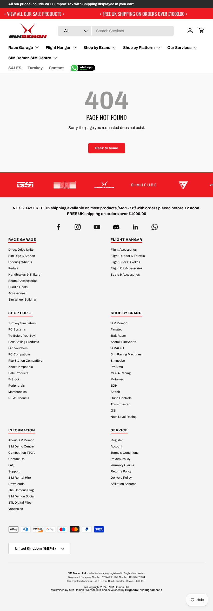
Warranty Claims (122, 465)
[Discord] (116, 225)
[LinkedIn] (135, 225)
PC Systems (17, 329)
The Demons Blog (21, 490)
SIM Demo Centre (21, 446)
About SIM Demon (21, 440)
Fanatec (116, 329)
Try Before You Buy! (22, 335)
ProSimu (117, 367)
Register (117, 440)
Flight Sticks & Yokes (125, 262)
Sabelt (115, 392)
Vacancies (15, 509)
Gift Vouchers (18, 348)
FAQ (11, 465)
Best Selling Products (23, 342)
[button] (201, 30)
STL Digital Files (19, 502)
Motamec (117, 379)
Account (116, 446)
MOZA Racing (121, 373)
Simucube (118, 360)
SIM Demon (119, 323)
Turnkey (35, 68)
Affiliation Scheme (123, 484)
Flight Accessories (124, 249)
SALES (14, 68)
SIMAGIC (117, 348)
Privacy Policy (120, 459)
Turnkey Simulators (22, 323)
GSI (113, 410)
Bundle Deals (18, 287)
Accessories (16, 293)
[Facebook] (58, 225)
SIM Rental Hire (19, 477)
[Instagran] (77, 225)
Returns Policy (121, 471)
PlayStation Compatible (25, 360)
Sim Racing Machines (126, 354)
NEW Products (18, 398)
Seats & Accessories (22, 281)
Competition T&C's (21, 452)
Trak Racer (118, 335)
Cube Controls (121, 398)
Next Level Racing (124, 417)
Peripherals (16, 385)
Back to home (106, 148)
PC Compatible (19, 354)
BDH (114, 385)
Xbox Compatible (20, 367)
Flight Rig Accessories (126, 268)
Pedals (13, 268)
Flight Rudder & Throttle (128, 256)
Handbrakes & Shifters (24, 274)
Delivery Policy (121, 477)
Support (14, 471)
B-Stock (13, 379)
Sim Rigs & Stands (21, 256)
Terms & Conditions (124, 452)
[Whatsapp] (154, 225)
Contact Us (16, 459)
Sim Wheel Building (22, 299)
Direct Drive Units (21, 249)
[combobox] (116, 31)
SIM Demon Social (21, 496)
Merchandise (17, 392)
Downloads (16, 484)
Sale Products (18, 373)
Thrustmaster (120, 404)
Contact (56, 68)
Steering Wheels (20, 262)
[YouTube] (97, 225)
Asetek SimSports (123, 342)
